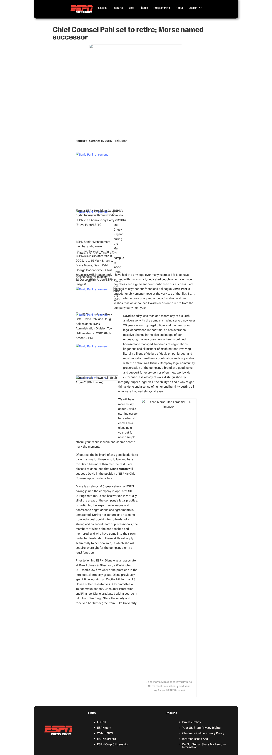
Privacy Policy (191, 722)
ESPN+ (101, 722)
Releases (101, 7)
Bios (131, 7)
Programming (161, 7)
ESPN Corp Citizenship (112, 744)
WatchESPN (105, 733)
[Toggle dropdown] (200, 7)
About (179, 7)
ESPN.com (104, 727)
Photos (144, 7)
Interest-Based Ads (195, 739)
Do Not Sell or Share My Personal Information (204, 746)
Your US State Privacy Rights (201, 727)
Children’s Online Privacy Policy (203, 733)
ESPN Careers (106, 739)
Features (118, 7)
